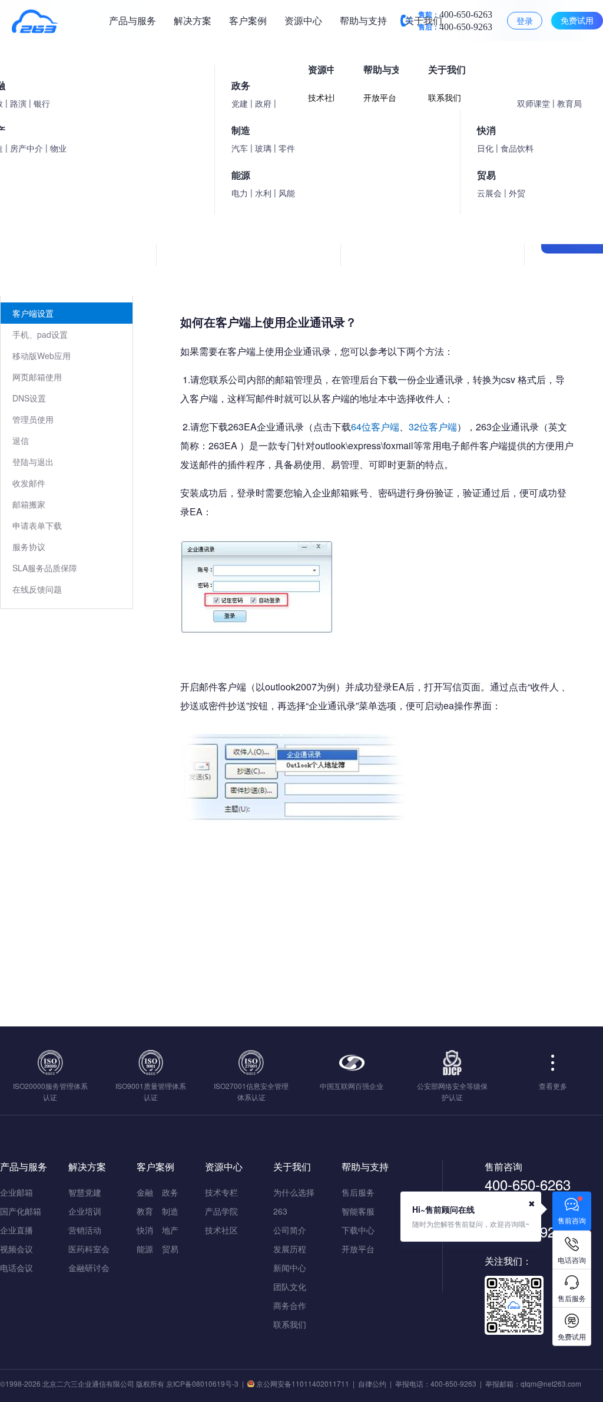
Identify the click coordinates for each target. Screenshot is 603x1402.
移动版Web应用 (41, 355)
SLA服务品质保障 (44, 568)
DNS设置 (29, 398)
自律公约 (372, 1383)
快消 (145, 1230)
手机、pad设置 (40, 334)
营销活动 (84, 1230)
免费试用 (577, 20)
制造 (170, 1211)
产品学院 (221, 1211)
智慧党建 (84, 1192)
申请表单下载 (37, 525)
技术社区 (221, 1230)
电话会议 (16, 1267)
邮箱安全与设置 (41, 271)
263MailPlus (35, 292)
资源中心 (303, 20)
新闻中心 (289, 1267)
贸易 (170, 1249)
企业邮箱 (16, 1192)
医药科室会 (89, 1249)
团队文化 (289, 1286)
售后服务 (358, 1192)
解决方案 (192, 20)
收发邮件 (28, 483)
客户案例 (248, 20)
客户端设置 (33, 313)
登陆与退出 (33, 462)
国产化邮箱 (20, 1211)
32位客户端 (433, 426)
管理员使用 (33, 419)
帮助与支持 (363, 20)
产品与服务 (132, 20)
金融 (145, 1192)
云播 (110, 159)
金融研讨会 (89, 1267)
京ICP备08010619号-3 (202, 1383)
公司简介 (289, 1230)
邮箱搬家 (28, 504)
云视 (66, 159)
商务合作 (289, 1305)
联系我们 (289, 1324)
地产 (170, 1230)
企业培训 (84, 1211)
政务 (170, 1192)
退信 (20, 440)
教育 (145, 1211)
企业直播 (16, 1230)
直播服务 (254, 159)
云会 (200, 159)
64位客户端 (375, 426)
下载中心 (358, 1230)
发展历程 (289, 1249)
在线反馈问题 (37, 589)
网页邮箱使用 (37, 377)
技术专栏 (221, 1192)
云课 (155, 159)
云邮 (21, 159)
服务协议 (28, 546)
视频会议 (16, 1249)
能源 (145, 1249)
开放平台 (358, 1249)
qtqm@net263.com (551, 1383)
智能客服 (358, 1211)
